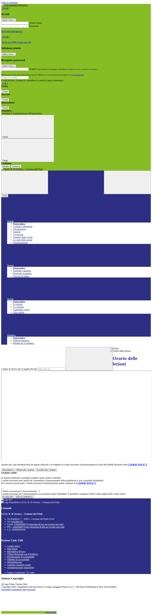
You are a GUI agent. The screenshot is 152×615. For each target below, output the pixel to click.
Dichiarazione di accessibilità (20, 557)
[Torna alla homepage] (76, 169)
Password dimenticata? (12, 31)
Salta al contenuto (9, 2)
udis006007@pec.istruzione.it (38, 527)
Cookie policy (13, 546)
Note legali (12, 549)
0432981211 (17, 521)
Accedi (5, 8)
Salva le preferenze (24, 497)
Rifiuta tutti (25, 470)
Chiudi (5, 91)
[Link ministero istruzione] (14, 5)
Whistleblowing (14, 562)
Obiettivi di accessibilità (18, 559)
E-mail (32, 69)
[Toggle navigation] (24, 182)
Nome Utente (35, 23)
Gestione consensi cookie (19, 565)
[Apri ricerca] (127, 182)
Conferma (16, 166)
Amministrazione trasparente (20, 567)
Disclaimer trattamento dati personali (18, 589)
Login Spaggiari (77, 75)
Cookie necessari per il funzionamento (19, 491)
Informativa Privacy (16, 551)
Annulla (5, 166)
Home (115, 348)
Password (33, 26)
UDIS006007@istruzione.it (38, 524)
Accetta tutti (46, 470)
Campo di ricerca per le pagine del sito (19, 369)
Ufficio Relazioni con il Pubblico (22, 554)
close (4, 196)
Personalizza (8, 470)
